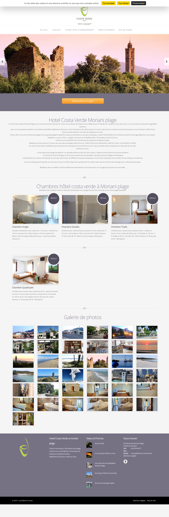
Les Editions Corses (26, 500)
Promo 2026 (99, 443)
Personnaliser (139, 3)
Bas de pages (125, 30)
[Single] (23, 332)
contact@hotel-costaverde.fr (141, 453)
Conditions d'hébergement (79, 30)
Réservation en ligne (82, 101)
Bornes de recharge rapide (104, 483)
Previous (2, 61)
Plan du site (151, 500)
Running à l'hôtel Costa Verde (106, 473)
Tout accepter (108, 3)
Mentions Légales (129, 456)
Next (166, 61)
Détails (54, 198)
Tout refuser (123, 3)
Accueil (44, 30)
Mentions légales (139, 500)
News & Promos (106, 30)
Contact (56, 30)
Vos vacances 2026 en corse (105, 453)
